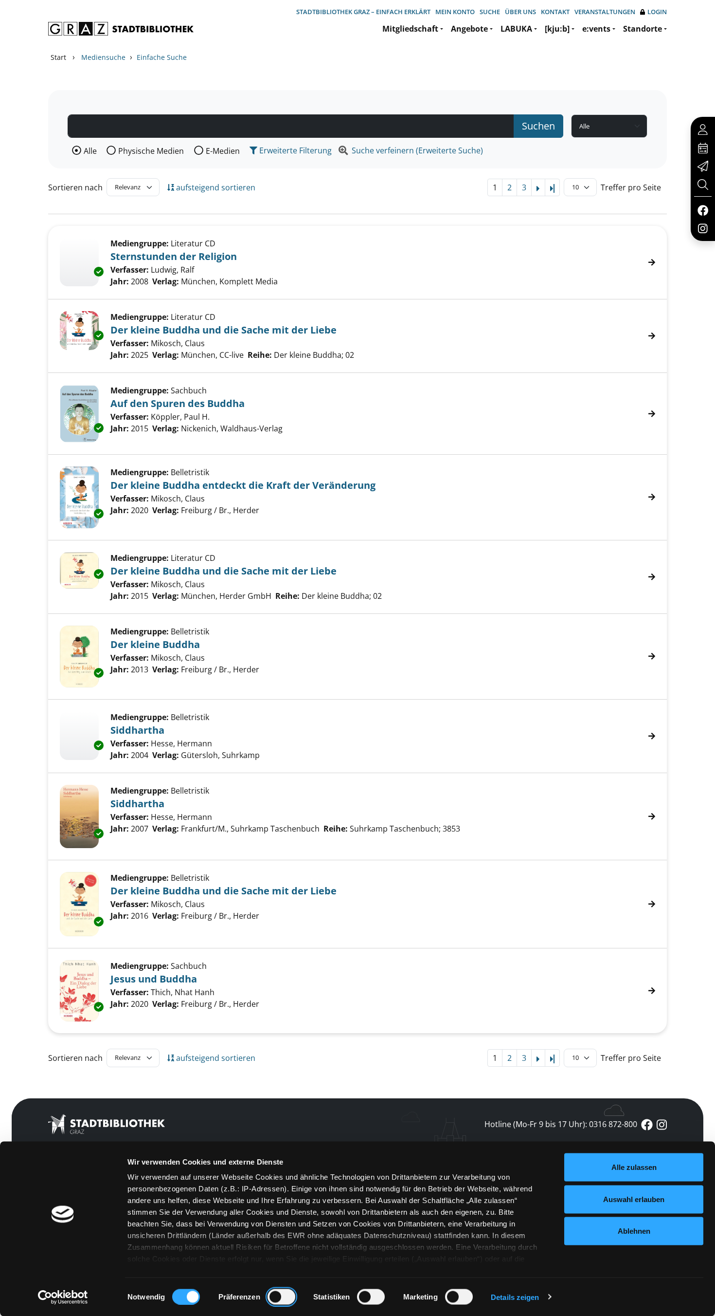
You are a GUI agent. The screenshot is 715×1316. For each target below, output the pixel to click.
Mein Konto (455, 11)
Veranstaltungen (604, 11)
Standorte (642, 28)
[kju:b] (557, 28)
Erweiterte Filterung (294, 150)
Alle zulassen (634, 1167)
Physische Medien (151, 151)
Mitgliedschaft (410, 28)
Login (657, 11)
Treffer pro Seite (631, 187)
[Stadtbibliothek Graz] (121, 28)
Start (58, 57)
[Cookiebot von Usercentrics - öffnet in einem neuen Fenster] (63, 1297)
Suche (490, 11)
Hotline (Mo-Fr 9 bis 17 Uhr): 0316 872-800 (560, 1124)
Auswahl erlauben (633, 1199)
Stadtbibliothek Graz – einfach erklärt (363, 11)
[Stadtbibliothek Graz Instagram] (703, 228)
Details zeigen (515, 1297)
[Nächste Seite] (538, 187)
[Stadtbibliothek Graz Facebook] (702, 210)
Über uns (520, 11)
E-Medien (223, 151)
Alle (90, 151)
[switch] (281, 1296)
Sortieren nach (75, 187)
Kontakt (555, 11)
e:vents (596, 28)
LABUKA (516, 28)
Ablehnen (634, 1231)
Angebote (469, 28)
